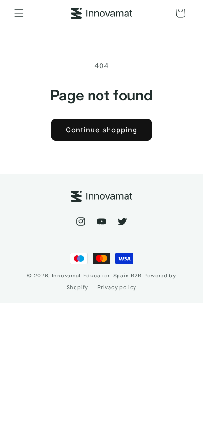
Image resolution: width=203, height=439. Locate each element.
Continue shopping (101, 129)
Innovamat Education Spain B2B (97, 275)
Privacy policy (116, 287)
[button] (18, 13)
